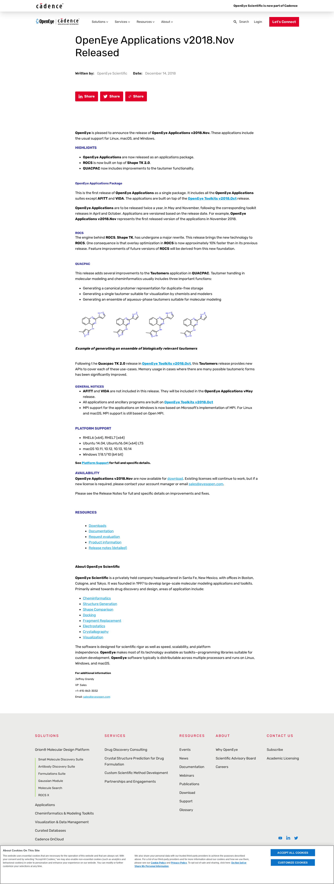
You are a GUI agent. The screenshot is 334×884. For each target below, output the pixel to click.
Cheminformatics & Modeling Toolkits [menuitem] (64, 813)
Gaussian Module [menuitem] (50, 781)
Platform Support (95, 463)
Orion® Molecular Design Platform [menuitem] (62, 750)
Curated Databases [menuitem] (50, 830)
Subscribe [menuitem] (275, 750)
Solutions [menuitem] (98, 22)
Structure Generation (100, 604)
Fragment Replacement (102, 621)
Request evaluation (104, 537)
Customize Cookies (293, 862)
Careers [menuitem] (222, 767)
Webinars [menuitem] (186, 775)
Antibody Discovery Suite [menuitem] (56, 766)
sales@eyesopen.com (206, 484)
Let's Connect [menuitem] (284, 22)
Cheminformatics (97, 598)
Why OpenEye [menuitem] (227, 750)
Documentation (101, 531)
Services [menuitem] (121, 22)
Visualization (93, 637)
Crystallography (96, 632)
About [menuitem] (165, 22)
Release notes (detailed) (108, 548)
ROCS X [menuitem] (43, 795)
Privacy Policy (179, 862)
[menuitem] (280, 838)
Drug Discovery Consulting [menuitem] (126, 750)
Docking (89, 615)
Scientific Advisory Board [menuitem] (236, 758)
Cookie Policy (158, 862)
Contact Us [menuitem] (280, 736)
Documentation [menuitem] (191, 767)
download (175, 478)
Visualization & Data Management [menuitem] (62, 822)
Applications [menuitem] (45, 805)
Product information (105, 542)
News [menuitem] (183, 758)
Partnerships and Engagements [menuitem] (130, 781)
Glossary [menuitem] (186, 810)
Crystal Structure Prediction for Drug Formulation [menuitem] (134, 761)
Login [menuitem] (258, 22)
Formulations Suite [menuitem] (52, 774)
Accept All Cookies (292, 852)
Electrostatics (94, 626)
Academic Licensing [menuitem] (283, 758)
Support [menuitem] (186, 801)
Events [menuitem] (185, 750)
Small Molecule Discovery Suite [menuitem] (60, 759)
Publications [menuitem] (189, 784)
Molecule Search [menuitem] (50, 788)
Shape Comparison (98, 609)
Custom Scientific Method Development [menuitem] (136, 773)
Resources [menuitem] (144, 22)
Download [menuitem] (187, 793)
